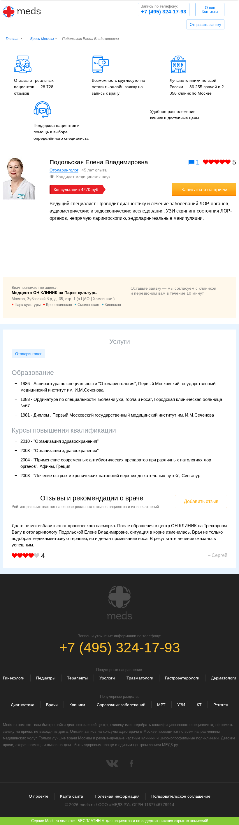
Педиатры (45, 678)
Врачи (52, 704)
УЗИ (181, 704)
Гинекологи (13, 678)
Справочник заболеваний (121, 704)
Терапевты (77, 678)
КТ (199, 704)
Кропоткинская (59, 304)
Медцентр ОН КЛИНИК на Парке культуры (55, 292)
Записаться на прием (204, 189)
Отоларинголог (64, 170)
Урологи (107, 678)
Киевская (113, 304)
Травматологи (139, 678)
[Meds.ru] (119, 602)
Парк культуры (28, 304)
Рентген (220, 704)
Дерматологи (223, 678)
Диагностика (22, 704)
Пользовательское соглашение (180, 796)
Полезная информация (117, 796)
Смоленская (88, 304)
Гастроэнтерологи (182, 678)
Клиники (77, 704)
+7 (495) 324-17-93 (163, 9)
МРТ (161, 704)
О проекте (38, 796)
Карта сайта (71, 796)
